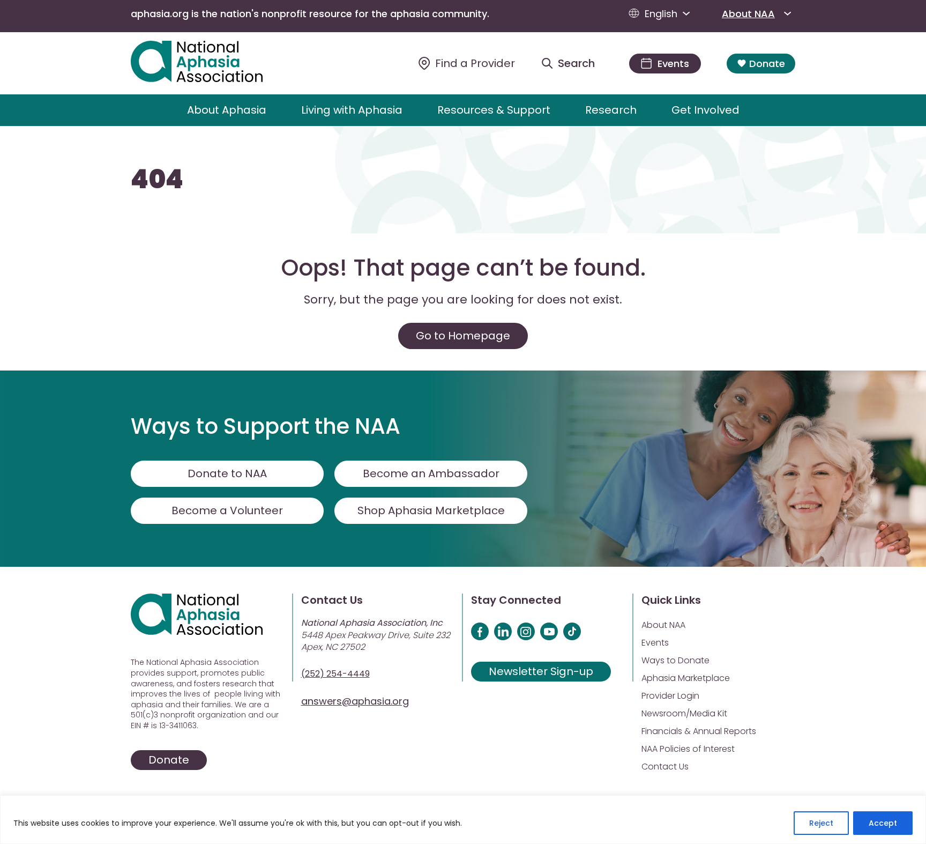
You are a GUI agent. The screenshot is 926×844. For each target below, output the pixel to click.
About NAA (748, 13)
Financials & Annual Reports (698, 731)
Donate (767, 63)
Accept (883, 823)
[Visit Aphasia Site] (209, 63)
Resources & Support (493, 109)
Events (655, 642)
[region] (463, 819)
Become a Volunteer (227, 510)
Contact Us (665, 766)
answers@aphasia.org (355, 701)
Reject (821, 823)
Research (611, 109)
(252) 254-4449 (335, 674)
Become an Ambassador (431, 473)
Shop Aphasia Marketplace (431, 510)
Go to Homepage (463, 335)
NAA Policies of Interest (688, 749)
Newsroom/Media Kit (684, 713)
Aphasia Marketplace (685, 678)
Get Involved (705, 109)
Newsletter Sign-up (541, 671)
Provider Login (670, 696)
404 (157, 179)
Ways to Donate (675, 660)
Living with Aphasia (351, 109)
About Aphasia (226, 109)
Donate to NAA (227, 473)
